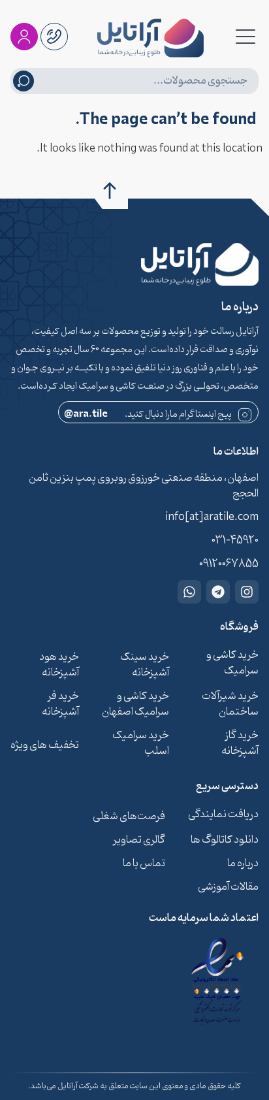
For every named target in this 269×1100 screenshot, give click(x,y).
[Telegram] (218, 592)
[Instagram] (247, 592)
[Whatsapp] (189, 592)
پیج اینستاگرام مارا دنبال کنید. (148, 414)
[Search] (23, 81)
